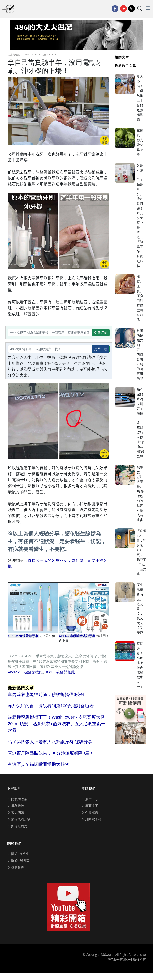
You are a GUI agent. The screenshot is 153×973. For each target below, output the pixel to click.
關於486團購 (19, 860)
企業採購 (91, 812)
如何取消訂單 (20, 819)
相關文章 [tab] (122, 57)
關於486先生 (19, 854)
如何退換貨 (18, 826)
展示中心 (91, 799)
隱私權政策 (18, 799)
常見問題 (17, 812)
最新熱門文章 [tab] (125, 65)
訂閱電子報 (92, 819)
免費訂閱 (100, 332)
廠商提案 (91, 805)
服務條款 (17, 805)
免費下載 (100, 349)
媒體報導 (17, 867)
